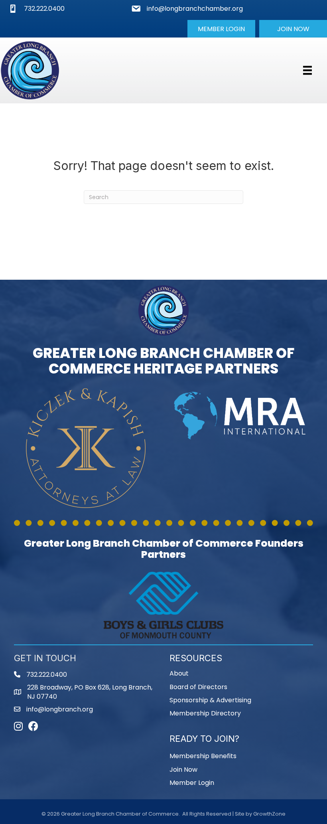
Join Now (183, 769)
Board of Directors (198, 687)
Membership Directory (205, 713)
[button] (221, 29)
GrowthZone (269, 814)
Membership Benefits (202, 756)
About (179, 673)
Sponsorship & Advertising (210, 700)
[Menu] (307, 70)
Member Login (191, 782)
